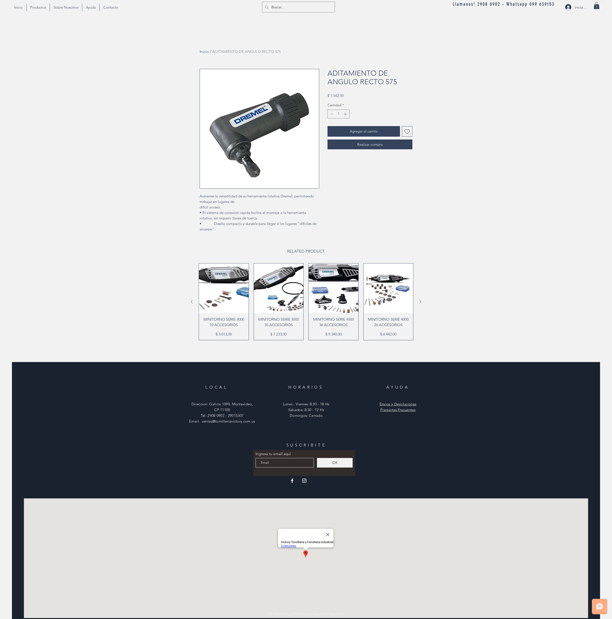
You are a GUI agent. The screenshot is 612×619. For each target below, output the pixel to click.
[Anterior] (192, 302)
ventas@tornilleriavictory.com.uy (228, 421)
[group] (306, 301)
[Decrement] (331, 114)
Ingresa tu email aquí (273, 454)
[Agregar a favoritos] (407, 131)
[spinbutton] (338, 114)
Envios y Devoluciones (398, 404)
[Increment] (346, 114)
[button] (597, 5)
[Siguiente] (420, 302)
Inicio (204, 51)
